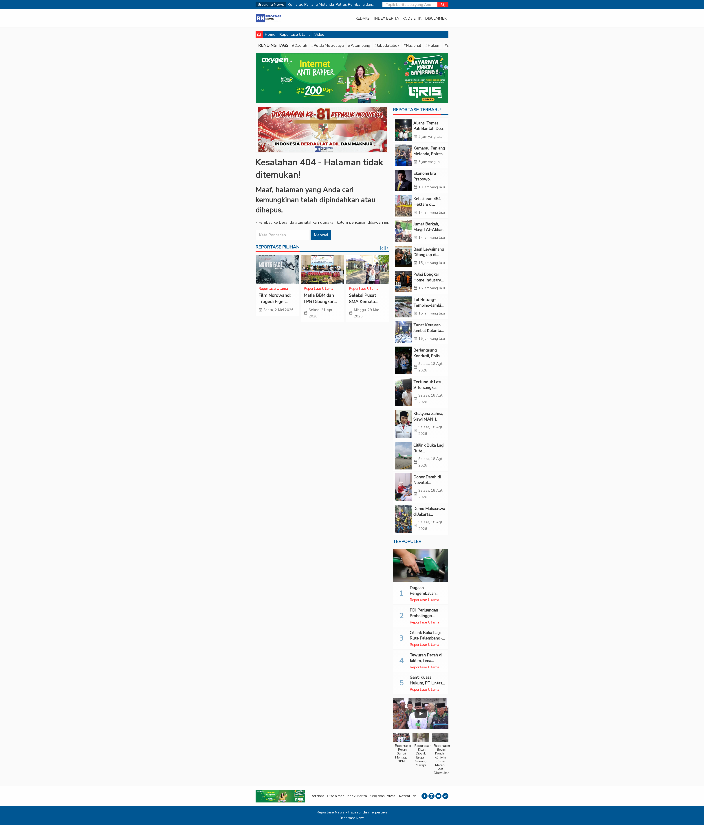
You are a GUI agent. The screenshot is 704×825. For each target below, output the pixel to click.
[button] (442, 4)
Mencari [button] (321, 235)
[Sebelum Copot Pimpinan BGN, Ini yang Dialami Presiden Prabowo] (277, 269)
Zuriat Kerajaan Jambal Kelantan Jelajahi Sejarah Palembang (428, 333)
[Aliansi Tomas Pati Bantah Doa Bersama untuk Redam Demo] (403, 130)
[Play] (421, 713)
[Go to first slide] (387, 248)
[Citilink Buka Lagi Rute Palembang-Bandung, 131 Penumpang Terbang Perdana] (403, 455)
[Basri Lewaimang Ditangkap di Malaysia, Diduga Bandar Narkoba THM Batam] (403, 256)
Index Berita (386, 18)
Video (319, 34)
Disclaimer (436, 18)
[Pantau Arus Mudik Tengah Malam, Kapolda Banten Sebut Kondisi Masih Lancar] (367, 269)
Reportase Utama (295, 34)
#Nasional (412, 45)
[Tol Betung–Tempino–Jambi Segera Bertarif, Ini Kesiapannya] (403, 306)
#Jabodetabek (386, 45)
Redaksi (363, 18)
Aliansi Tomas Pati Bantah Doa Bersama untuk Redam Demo (428, 131)
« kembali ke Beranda (275, 222)
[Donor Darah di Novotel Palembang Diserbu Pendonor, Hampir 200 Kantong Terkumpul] (403, 487)
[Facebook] (424, 796)
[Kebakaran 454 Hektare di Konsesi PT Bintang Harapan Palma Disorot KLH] (403, 206)
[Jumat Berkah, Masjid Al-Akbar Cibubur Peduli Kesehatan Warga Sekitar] (403, 231)
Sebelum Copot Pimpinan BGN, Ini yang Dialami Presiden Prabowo (276, 304)
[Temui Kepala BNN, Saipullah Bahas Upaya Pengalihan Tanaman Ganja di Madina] (322, 269)
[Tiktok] (445, 796)
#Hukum (432, 45)
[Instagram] (431, 796)
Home (270, 34)
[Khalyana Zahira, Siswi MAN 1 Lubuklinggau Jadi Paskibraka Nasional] (403, 424)
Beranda (317, 795)
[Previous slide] (382, 248)
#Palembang (359, 45)
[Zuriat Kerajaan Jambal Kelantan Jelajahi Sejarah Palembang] (403, 332)
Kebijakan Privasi (383, 795)
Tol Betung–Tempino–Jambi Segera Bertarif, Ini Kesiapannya (427, 308)
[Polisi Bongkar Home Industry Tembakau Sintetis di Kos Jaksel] (403, 281)
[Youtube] (438, 796)
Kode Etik (412, 18)
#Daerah (299, 45)
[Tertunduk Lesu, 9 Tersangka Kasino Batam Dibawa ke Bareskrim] (403, 392)
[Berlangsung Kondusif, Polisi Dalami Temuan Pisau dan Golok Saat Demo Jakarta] (403, 360)
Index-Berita (357, 795)
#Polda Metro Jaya (327, 45)
